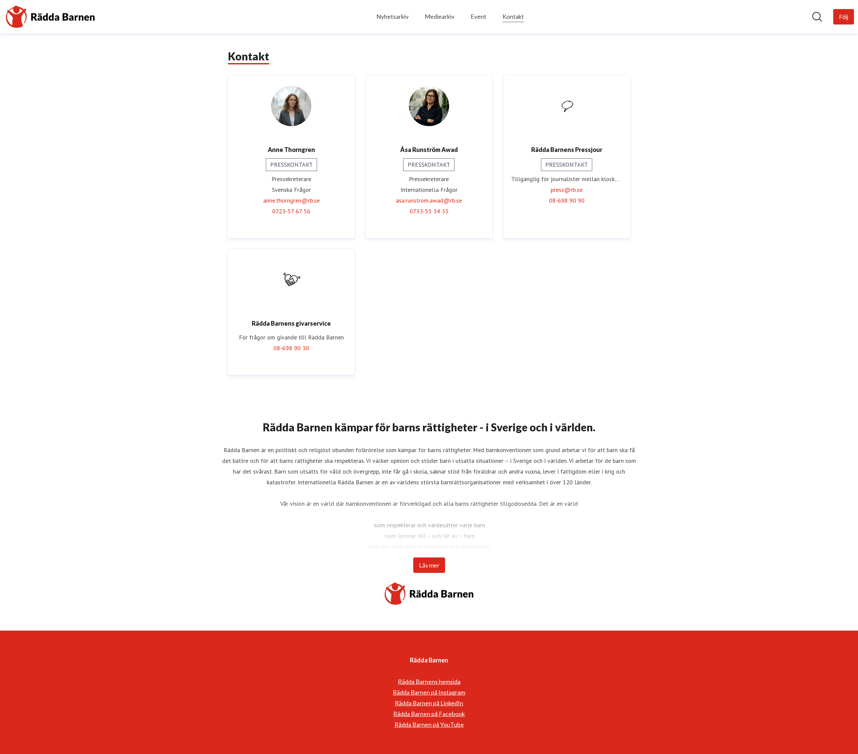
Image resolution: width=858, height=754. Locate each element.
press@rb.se (567, 190)
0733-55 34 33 (429, 211)
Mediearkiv (439, 16)
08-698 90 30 (291, 348)
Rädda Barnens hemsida (429, 681)
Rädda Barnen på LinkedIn (429, 703)
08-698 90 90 (567, 200)
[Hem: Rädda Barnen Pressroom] (50, 17)
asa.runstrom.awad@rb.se (429, 200)
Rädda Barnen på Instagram (429, 692)
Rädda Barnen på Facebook (429, 713)
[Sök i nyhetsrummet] (817, 16)
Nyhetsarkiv (392, 16)
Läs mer (429, 565)
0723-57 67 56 (291, 211)
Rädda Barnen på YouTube (429, 724)
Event (478, 16)
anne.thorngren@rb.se (291, 200)
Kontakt (513, 16)
